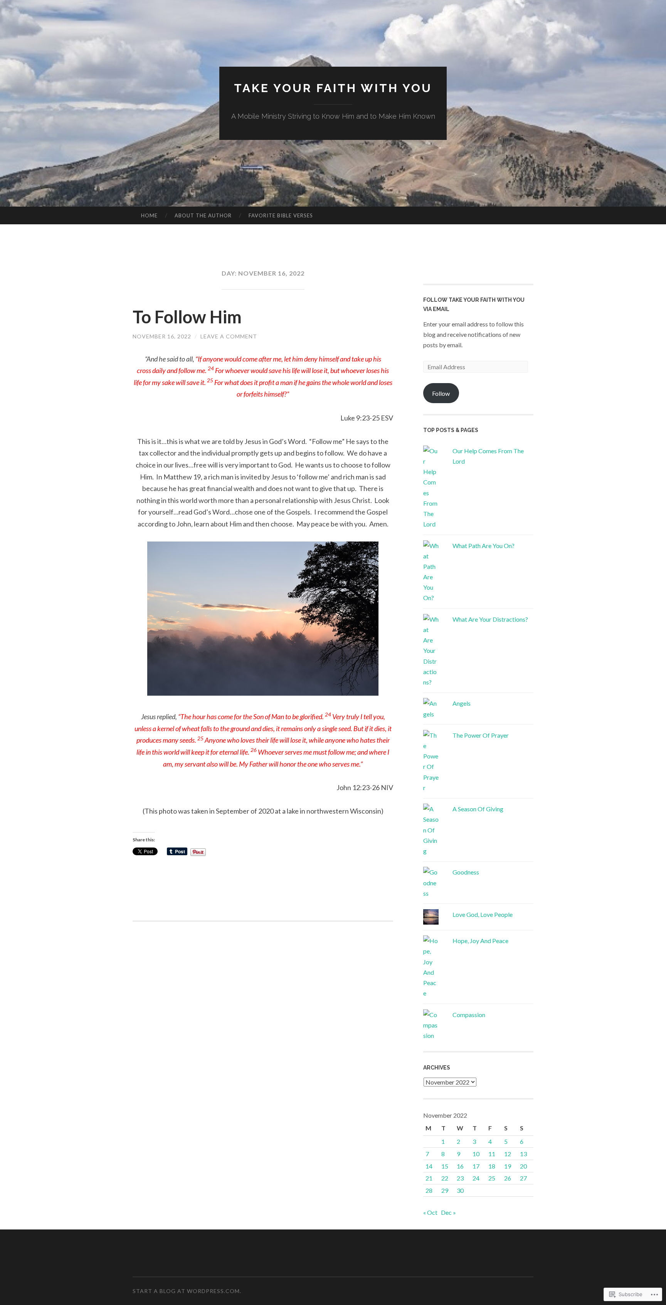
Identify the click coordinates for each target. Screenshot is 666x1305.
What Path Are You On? (483, 545)
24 (476, 1178)
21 (429, 1178)
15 (444, 1166)
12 (507, 1153)
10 (476, 1153)
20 (523, 1166)
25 (491, 1178)
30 (460, 1190)
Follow (441, 393)
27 (523, 1178)
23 (460, 1178)
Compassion (468, 1014)
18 (491, 1166)
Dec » (448, 1212)
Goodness (465, 872)
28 (429, 1190)
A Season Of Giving (477, 808)
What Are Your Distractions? (490, 619)
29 (444, 1190)
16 (460, 1166)
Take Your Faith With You (333, 88)
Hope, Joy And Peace (480, 940)
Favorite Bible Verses (281, 215)
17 (476, 1166)
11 (491, 1153)
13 (523, 1153)
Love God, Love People (482, 914)
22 (444, 1178)
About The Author (203, 215)
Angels (461, 703)
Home (149, 215)
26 (507, 1178)
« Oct (430, 1212)
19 (507, 1166)
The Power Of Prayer (480, 735)
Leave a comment (228, 336)
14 (429, 1166)
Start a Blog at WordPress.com (186, 1291)
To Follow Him (187, 316)
